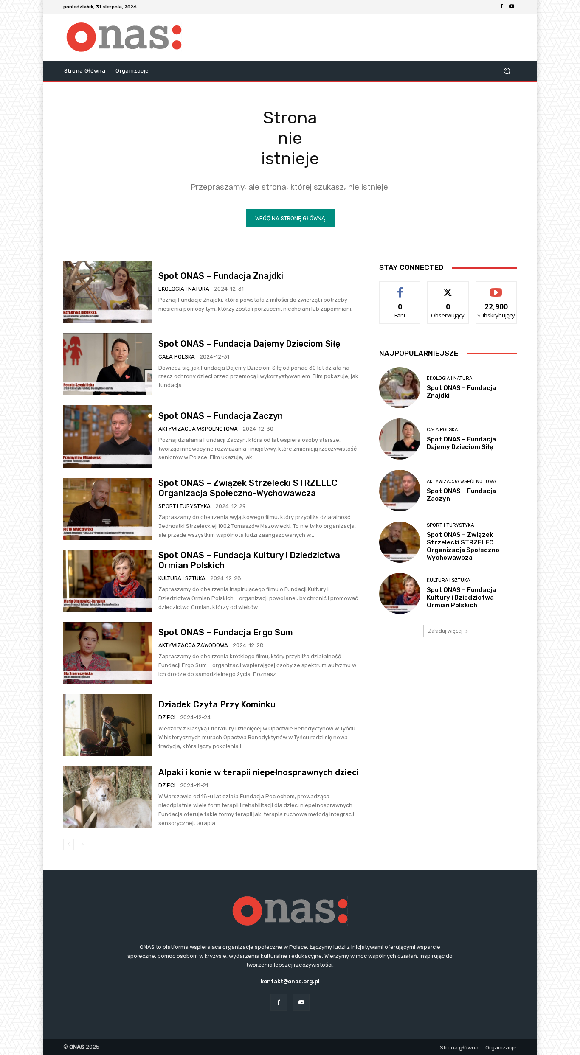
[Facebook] (501, 7)
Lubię (400, 288)
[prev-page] (68, 844)
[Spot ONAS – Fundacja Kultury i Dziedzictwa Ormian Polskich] (107, 581)
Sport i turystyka (184, 506)
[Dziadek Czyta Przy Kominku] (107, 725)
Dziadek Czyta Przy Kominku (217, 704)
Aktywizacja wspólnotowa (198, 429)
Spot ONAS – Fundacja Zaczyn (220, 416)
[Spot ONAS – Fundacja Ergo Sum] (107, 653)
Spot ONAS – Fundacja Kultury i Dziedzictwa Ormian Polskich (461, 597)
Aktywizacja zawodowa (193, 645)
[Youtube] (512, 7)
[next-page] (82, 844)
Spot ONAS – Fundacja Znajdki (220, 276)
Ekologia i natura (183, 289)
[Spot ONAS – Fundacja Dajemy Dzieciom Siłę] (107, 364)
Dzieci (166, 717)
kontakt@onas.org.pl (290, 981)
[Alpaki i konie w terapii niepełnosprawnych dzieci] (107, 797)
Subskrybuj (496, 288)
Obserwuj (448, 288)
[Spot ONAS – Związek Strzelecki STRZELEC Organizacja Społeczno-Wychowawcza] (107, 509)
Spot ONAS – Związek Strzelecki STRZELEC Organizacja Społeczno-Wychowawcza (248, 488)
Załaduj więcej (445, 630)
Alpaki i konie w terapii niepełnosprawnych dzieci (258, 772)
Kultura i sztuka (182, 578)
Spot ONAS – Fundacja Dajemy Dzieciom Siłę (250, 344)
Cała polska (176, 356)
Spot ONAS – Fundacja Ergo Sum (225, 632)
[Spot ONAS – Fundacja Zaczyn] (107, 436)
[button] (507, 71)
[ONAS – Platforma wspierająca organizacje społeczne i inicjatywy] (124, 37)
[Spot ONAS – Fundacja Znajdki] (107, 292)
